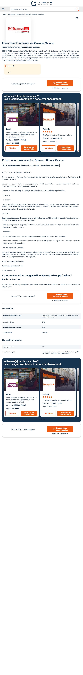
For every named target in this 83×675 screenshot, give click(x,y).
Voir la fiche (12, 148)
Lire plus (35, 60)
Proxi (8, 129)
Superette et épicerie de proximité (35, 14)
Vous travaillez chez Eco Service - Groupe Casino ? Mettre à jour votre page (31, 165)
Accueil (4, 14)
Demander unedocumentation (29, 148)
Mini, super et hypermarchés (16, 14)
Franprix (46, 129)
